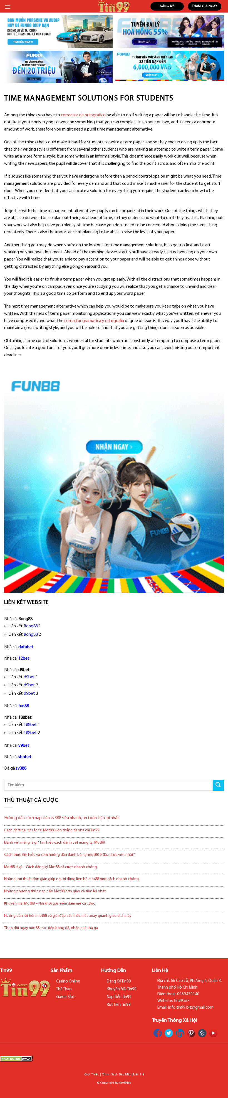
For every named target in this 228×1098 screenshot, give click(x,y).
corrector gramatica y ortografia (94, 321)
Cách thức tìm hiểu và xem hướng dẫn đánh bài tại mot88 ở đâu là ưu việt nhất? (69, 855)
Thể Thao (64, 989)
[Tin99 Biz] (114, 6)
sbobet (25, 757)
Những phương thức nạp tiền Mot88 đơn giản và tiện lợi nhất (55, 891)
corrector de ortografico (83, 115)
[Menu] (7, 7)
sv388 (21, 768)
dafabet (26, 647)
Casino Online (68, 981)
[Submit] (218, 785)
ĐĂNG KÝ (167, 6)
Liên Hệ (138, 1074)
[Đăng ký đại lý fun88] (58, 31)
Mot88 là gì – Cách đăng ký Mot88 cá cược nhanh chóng (50, 867)
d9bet (29, 677)
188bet (30, 725)
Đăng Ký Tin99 (119, 981)
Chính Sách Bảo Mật (116, 1074)
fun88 (23, 706)
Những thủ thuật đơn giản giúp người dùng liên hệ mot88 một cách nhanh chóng (71, 879)
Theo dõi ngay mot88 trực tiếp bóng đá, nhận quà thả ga (51, 928)
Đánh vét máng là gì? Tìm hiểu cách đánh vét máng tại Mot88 (54, 843)
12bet (23, 658)
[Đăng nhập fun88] (169, 67)
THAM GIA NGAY (204, 6)
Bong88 (31, 626)
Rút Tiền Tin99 (119, 1005)
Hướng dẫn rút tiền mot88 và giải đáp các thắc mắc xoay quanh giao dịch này (68, 916)
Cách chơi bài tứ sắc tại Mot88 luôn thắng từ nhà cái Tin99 (51, 830)
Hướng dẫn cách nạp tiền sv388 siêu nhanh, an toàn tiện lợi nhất (61, 818)
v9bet (23, 745)
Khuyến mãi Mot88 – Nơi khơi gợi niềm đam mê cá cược (49, 904)
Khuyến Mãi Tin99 (122, 989)
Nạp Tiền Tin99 (119, 997)
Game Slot (65, 997)
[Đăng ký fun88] (114, 483)
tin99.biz (125, 1083)
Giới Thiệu (91, 1074)
